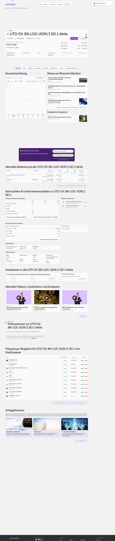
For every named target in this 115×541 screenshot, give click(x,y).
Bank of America (13, 364)
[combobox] (35, 81)
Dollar (71, 540)
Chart (24, 68)
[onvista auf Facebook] (36, 540)
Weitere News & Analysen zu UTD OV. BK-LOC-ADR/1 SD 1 (71, 107)
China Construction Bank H (15, 387)
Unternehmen (53, 68)
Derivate (51, 278)
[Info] (15, 53)
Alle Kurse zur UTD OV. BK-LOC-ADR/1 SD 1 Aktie (72, 185)
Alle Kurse (30, 68)
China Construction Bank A (15, 391)
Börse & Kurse (8, 8)
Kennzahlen (38, 68)
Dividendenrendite (25, 52)
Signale (84, 38)
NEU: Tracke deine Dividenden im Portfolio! (46, 217)
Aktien (13, 8)
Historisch (45, 68)
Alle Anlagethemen (81, 441)
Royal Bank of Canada (14, 395)
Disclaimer (34, 338)
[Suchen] (74, 4)
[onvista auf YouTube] (39, 540)
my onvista (52, 4)
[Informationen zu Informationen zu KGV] (8, 206)
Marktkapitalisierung (10, 52)
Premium (60, 4)
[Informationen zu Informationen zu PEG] (8, 208)
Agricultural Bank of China (15, 379)
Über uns (98, 540)
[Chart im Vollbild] (7, 85)
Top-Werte (82, 540)
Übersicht (18, 68)
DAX (60, 540)
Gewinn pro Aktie (51, 52)
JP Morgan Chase (13, 360)
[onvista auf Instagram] (41, 540)
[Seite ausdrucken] (86, 35)
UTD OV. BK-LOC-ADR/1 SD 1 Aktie (21, 8)
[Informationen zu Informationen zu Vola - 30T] (11, 233)
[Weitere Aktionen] (86, 175)
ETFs (32, 278)
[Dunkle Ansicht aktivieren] (12, 0)
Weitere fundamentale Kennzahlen (16, 217)
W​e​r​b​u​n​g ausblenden (58, 18)
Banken (11, 30)
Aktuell (45, 4)
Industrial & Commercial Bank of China (18, 368)
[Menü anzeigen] (40, 4)
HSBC (10, 375)
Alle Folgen (83, 316)
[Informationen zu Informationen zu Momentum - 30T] (14, 236)
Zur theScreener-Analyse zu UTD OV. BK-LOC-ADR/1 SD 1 (69, 403)
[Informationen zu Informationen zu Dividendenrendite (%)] (16, 213)
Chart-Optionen (39, 77)
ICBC (10, 372)
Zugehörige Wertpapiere (72, 68)
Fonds (13, 278)
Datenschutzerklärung (64, 159)
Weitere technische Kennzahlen (49, 239)
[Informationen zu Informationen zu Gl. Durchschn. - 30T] (15, 228)
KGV (39, 52)
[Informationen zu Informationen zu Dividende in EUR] (14, 211)
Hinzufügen (74, 38)
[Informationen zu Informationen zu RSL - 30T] (11, 231)
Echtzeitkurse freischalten (19, 175)
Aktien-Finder (82, 279)
